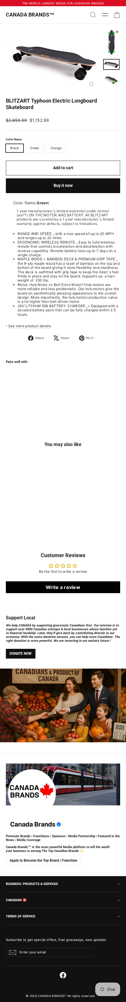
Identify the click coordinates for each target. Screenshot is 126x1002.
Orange (56, 148)
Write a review (63, 587)
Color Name (14, 139)
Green (34, 148)
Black (14, 148)
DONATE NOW (21, 653)
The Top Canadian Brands (60, 851)
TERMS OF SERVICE (20, 916)
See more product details (29, 326)
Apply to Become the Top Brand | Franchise (43, 860)
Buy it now (63, 185)
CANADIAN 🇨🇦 (16, 900)
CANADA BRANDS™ (30, 14)
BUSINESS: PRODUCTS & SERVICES (32, 884)
